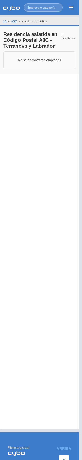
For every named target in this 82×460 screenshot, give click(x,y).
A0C (14, 21)
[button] (43, 7)
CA (5, 21)
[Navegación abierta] (71, 8)
